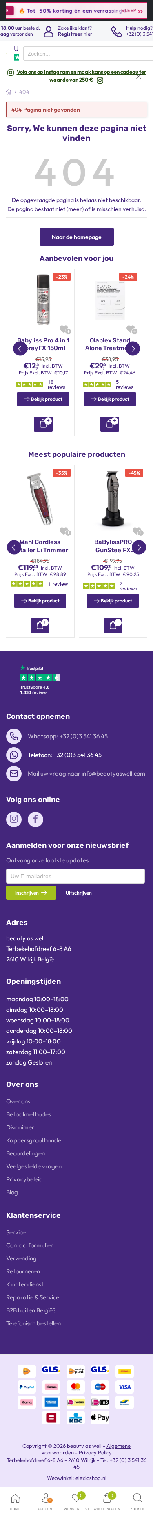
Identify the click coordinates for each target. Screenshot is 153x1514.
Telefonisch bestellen (33, 1323)
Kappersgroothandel (34, 1140)
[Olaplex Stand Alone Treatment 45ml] (110, 300)
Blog (12, 1192)
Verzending (21, 1258)
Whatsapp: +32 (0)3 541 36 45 (68, 736)
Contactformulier (29, 1245)
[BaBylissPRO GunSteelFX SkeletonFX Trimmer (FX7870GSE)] (113, 499)
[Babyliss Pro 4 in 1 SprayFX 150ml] (43, 300)
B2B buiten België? (31, 1310)
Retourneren (23, 1271)
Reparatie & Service (32, 1297)
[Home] (8, 91)
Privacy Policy (95, 1452)
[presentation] (75, 876)
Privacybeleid (24, 1179)
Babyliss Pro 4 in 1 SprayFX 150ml (43, 344)
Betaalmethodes (28, 1114)
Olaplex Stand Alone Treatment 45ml (109, 345)
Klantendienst (25, 1284)
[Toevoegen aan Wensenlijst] (64, 329)
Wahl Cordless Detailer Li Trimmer (40, 546)
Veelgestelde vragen (34, 1166)
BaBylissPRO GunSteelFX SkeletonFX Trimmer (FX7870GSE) (112, 546)
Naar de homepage (77, 237)
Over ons (18, 1101)
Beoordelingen (25, 1153)
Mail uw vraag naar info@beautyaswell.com (86, 773)
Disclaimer (20, 1127)
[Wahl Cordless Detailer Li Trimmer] (40, 499)
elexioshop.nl (90, 1478)
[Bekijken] (43, 424)
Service (16, 1232)
